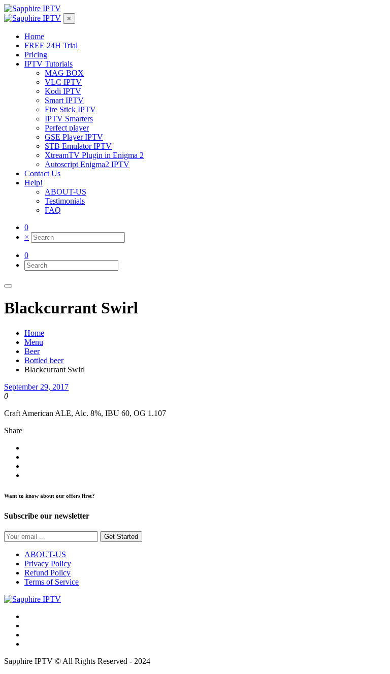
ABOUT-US (45, 554)
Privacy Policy (47, 563)
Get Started (121, 536)
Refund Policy (47, 572)
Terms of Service (51, 581)
